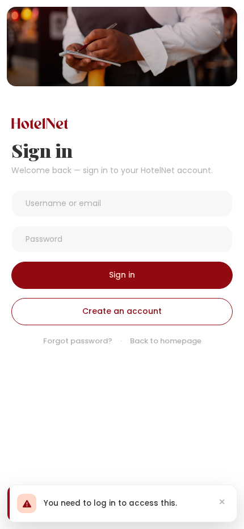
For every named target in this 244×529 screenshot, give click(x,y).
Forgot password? (77, 340)
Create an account (122, 311)
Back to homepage (165, 340)
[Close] (222, 502)
